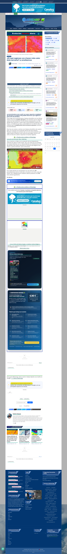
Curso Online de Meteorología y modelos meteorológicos (21, 90)
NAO (46, 509)
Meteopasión (27, 485)
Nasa (9, 540)
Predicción (15, 28)
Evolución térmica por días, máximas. (17, 89)
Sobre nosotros (27, 476)
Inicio (11, 28)
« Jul (45, 152)
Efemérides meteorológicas (53, 498)
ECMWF (46, 498)
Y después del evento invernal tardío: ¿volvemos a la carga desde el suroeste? (36, 439)
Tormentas (51, 520)
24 (45, 148)
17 (45, 146)
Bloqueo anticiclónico (52, 490)
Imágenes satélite (31, 28)
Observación (37, 28)
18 (47, 146)
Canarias (51, 495)
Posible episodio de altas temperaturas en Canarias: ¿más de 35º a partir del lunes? (12, 439)
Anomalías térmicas (48, 489)
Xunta (9, 534)
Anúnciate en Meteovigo (28, 488)
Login (41, 362)
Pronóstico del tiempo (50, 512)
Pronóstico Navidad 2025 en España (51, 514)
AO (47, 490)
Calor (22, 398)
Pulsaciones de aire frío (50, 515)
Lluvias (47, 506)
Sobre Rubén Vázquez (28, 478)
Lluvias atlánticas (53, 506)
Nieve (49, 509)
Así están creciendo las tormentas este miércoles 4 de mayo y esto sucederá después (24, 439)
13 (52, 144)
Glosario (52, 28)
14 (54, 144)
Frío (55, 501)
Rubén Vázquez (14, 63)
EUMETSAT (9, 519)
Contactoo (26, 475)
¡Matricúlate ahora (24, 248)
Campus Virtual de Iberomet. (53, 536)
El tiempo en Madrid (51, 500)
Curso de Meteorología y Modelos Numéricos (27, 417)
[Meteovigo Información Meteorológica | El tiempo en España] (33, 20)
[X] (13, 423)
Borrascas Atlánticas (50, 492)
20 (52, 146)
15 (56, 144)
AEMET (9, 515)
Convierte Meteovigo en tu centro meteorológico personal (21, 96)
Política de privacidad (28, 504)
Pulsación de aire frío (47, 517)
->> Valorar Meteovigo (17, 378)
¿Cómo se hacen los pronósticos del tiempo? (31, 479)
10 (45, 144)
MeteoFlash (11, 54)
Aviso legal (26, 506)
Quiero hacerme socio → (33, 284)
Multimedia (47, 28)
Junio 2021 (27, 398)
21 (54, 146)
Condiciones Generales (28, 507)
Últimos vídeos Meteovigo (14, 92)
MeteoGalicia (10, 512)
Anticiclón (54, 489)
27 (52, 148)
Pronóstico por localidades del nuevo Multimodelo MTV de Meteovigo (29, 13)
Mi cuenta (26, 482)
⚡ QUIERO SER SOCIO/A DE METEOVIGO (31, 342)
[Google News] (26, 406)
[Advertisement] (24, 76)
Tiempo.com (10, 538)
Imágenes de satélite (52, 503)
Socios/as (26, 486)
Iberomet (9, 544)
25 (47, 148)
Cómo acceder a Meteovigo (47, 480)
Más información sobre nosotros (18, 506)
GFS (47, 503)
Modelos (24, 28)
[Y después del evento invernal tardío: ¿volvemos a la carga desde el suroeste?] (36, 432)
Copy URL (30, 402)
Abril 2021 (48, 487)
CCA (55, 495)
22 (56, 146)
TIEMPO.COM (10, 516)
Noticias (20, 28)
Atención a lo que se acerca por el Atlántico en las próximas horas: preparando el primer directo (25, 94)
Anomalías (53, 487)
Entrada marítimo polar (49, 501)
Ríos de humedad (54, 517)
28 (54, 148)
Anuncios (24, 228)
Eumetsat (9, 541)
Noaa (9, 537)
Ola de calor (54, 509)
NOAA (9, 518)
